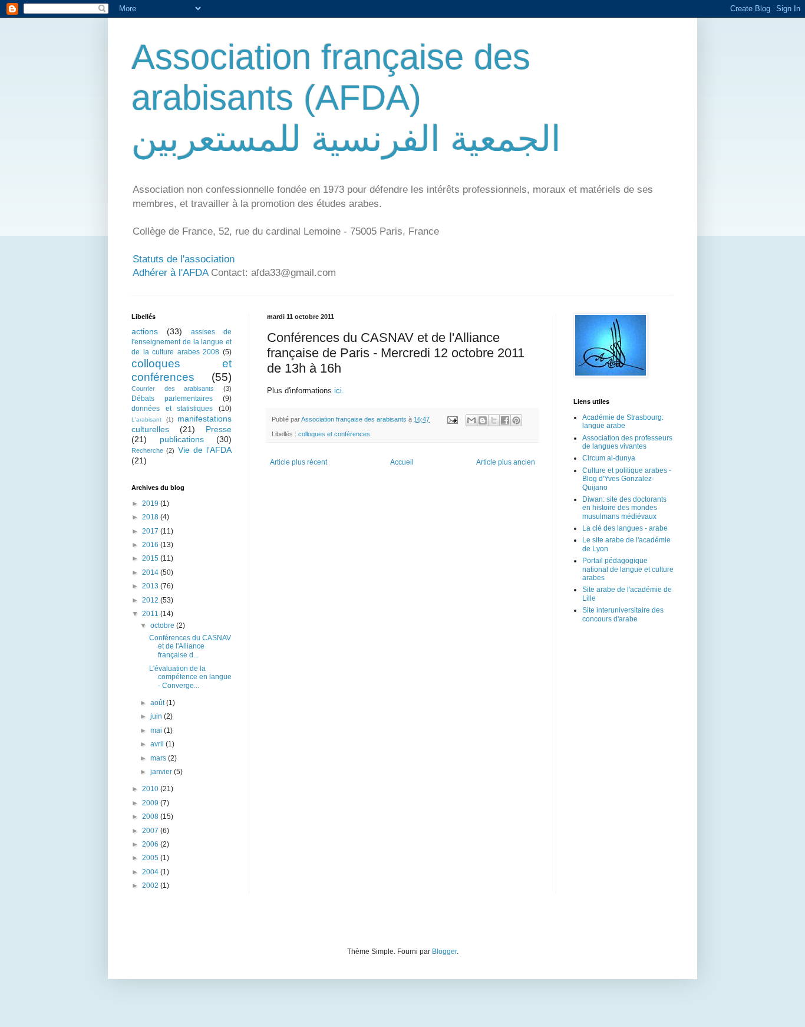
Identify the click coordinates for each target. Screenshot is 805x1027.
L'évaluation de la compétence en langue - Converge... (190, 677)
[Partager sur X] (494, 420)
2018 (151, 517)
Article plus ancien (505, 462)
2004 (151, 872)
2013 (151, 586)
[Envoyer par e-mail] (471, 420)
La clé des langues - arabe (625, 528)
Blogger (444, 951)
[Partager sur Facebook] (505, 420)
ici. (338, 390)
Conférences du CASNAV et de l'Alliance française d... (190, 646)
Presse (219, 429)
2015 (151, 558)
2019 (151, 503)
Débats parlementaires (172, 398)
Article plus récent (298, 462)
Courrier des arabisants (172, 388)
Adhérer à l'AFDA (170, 272)
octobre (163, 625)
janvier (162, 772)
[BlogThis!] (483, 420)
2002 (151, 885)
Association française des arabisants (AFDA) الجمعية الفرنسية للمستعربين (346, 98)
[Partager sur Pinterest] (516, 420)
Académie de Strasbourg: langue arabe (623, 421)
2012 (151, 600)
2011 (151, 614)
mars (159, 758)
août (158, 703)
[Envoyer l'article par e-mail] (452, 419)
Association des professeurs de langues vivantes (627, 442)
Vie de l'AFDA (205, 450)
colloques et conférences (334, 433)
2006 (151, 844)
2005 (151, 858)
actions (144, 331)
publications (182, 439)
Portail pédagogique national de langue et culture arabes (628, 569)
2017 (151, 531)
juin (157, 716)
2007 (151, 831)
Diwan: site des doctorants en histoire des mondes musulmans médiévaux (624, 508)
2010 (151, 789)
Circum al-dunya (608, 458)
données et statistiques (172, 408)
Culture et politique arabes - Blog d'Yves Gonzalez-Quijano (626, 479)
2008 (151, 816)
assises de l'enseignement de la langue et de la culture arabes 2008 (181, 342)
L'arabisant (146, 419)
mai (157, 730)
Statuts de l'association (184, 259)
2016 (151, 545)
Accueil (402, 462)
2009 (151, 803)
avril (158, 744)
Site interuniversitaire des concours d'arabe (623, 614)
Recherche (147, 450)
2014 (151, 572)
